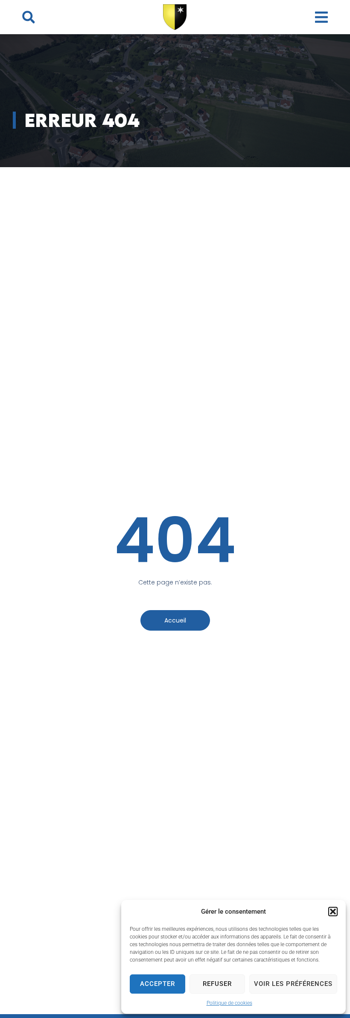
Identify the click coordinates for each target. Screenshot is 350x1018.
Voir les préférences (293, 984)
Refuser (217, 984)
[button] (333, 911)
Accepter (157, 984)
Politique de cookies (229, 1003)
